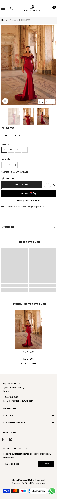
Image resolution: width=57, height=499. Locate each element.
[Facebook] (3, 439)
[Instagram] (10, 439)
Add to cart (22, 184)
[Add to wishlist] (47, 184)
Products (14, 20)
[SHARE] (53, 184)
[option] (28, 65)
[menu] (3, 8)
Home (4, 20)
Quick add (28, 352)
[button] (47, 101)
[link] (14, 285)
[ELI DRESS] (28, 329)
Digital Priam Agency (35, 483)
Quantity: (6, 159)
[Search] (11, 8)
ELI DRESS (28, 358)
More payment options (28, 200)
